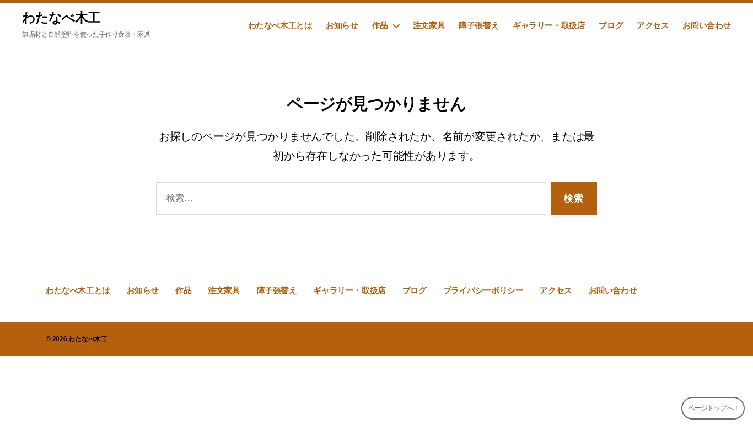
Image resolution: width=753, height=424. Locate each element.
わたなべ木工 (61, 17)
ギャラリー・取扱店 (549, 25)
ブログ (611, 25)
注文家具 (429, 25)
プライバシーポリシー (483, 290)
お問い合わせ (706, 25)
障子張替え (479, 25)
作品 (380, 25)
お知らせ (342, 25)
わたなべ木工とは (280, 25)
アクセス (653, 25)
